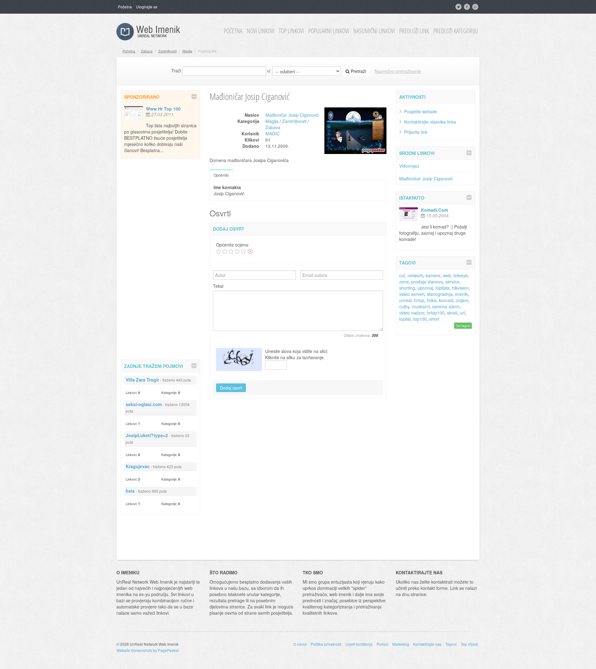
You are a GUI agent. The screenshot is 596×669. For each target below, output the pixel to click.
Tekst (218, 286)
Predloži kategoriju (455, 31)
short (434, 319)
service (452, 281)
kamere (433, 275)
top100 (420, 319)
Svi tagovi (463, 325)
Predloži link (414, 31)
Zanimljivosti (167, 50)
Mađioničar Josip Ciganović (292, 115)
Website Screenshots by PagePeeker (147, 650)
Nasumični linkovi (374, 31)
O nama (300, 644)
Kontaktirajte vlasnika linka (430, 122)
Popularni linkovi (328, 31)
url (462, 313)
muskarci (421, 306)
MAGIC (272, 133)
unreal (405, 300)
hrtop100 (436, 313)
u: (269, 70)
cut (402, 275)
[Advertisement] (160, 258)
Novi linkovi (260, 31)
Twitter (459, 7)
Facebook (467, 7)
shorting (407, 288)
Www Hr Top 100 (163, 109)
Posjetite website (420, 111)
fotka (431, 300)
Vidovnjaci (409, 166)
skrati (452, 313)
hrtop (419, 300)
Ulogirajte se (146, 6)
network (415, 275)
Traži (176, 70)
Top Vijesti (469, 644)
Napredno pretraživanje (398, 71)
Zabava (146, 50)
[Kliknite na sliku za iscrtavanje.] (239, 359)
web (447, 275)
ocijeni (462, 300)
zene (404, 281)
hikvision (460, 288)
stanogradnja (440, 294)
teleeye (461, 275)
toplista (442, 288)
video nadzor (411, 313)
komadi (446, 300)
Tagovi (451, 644)
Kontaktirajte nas (427, 644)
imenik (461, 294)
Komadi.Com (434, 210)
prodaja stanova (427, 281)
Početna (125, 6)
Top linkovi (291, 31)
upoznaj (425, 288)
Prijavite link (415, 132)
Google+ (476, 7)
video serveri (411, 294)
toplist (405, 319)
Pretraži (358, 71)
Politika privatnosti (326, 644)
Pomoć (382, 644)
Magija (187, 50)
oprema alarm (446, 306)
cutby (404, 306)
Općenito (221, 175)
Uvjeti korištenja (358, 644)
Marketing (400, 644)
